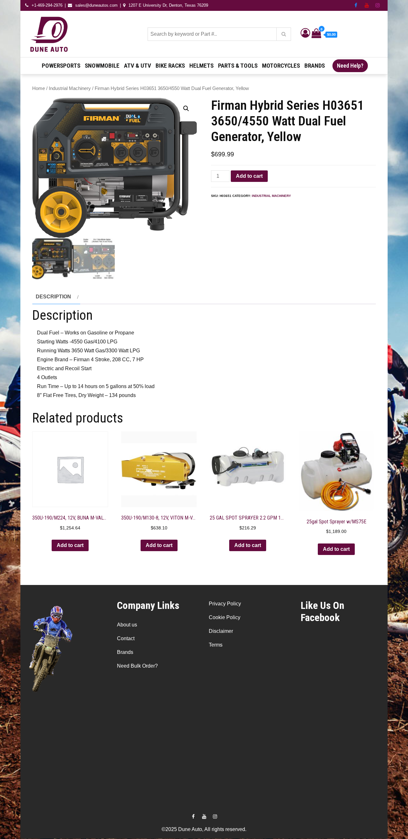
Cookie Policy (224, 617)
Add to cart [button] (70, 545)
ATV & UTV (137, 65)
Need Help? (350, 65)
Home (38, 88)
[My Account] (305, 34)
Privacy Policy (225, 603)
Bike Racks (170, 65)
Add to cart (249, 176)
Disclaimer (221, 631)
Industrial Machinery (70, 88)
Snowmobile (102, 65)
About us (127, 624)
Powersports (61, 65)
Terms (215, 645)
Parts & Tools (238, 65)
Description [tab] (53, 296)
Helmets (201, 65)
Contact (126, 638)
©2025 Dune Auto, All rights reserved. (204, 829)
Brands (314, 65)
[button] (186, 108)
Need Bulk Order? (137, 666)
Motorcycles (281, 65)
